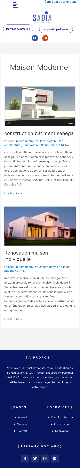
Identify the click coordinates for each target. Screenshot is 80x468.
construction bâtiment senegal (39, 133)
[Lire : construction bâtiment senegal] (40, 105)
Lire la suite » (13, 193)
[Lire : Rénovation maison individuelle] (40, 225)
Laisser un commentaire (20, 141)
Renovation (30, 145)
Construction (47, 141)
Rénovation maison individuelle (26, 256)
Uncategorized (48, 266)
